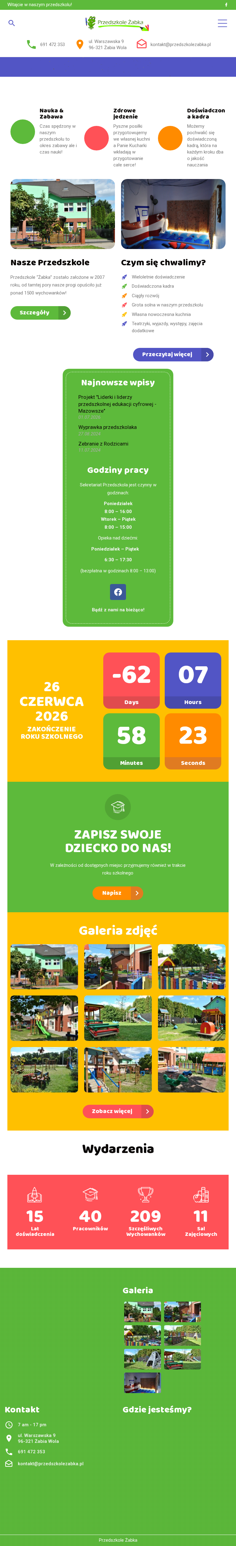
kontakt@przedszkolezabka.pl (181, 44)
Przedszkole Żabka (118, 1540)
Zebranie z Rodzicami (103, 444)
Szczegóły (34, 312)
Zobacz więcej (112, 1111)
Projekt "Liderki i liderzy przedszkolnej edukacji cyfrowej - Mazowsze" (117, 404)
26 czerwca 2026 (51, 702)
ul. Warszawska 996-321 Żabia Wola (108, 44)
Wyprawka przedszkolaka (107, 427)
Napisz (111, 893)
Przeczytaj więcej (167, 354)
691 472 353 (52, 44)
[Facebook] (226, 5)
